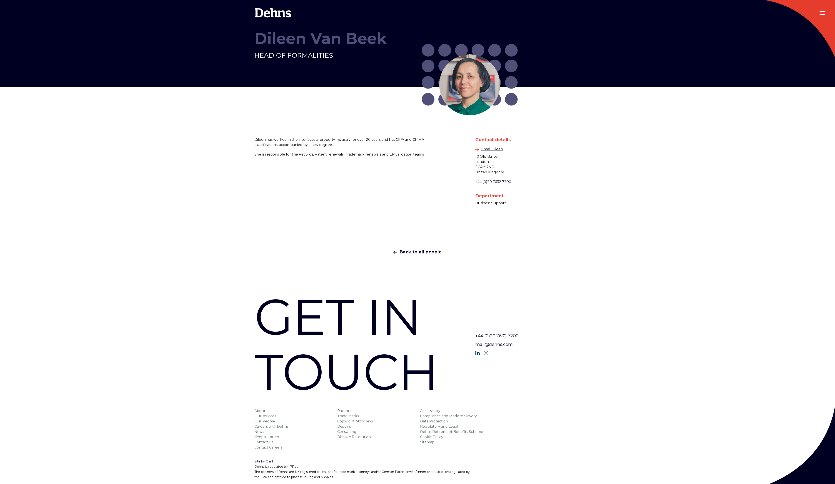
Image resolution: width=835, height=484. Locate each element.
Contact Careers (268, 447)
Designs (344, 426)
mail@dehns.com (494, 344)
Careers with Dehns (271, 426)
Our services (265, 416)
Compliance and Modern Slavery (448, 416)
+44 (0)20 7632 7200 (493, 182)
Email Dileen (492, 149)
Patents (344, 411)
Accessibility (430, 411)
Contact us (263, 442)
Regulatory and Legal (439, 426)
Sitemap (427, 442)
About (260, 411)
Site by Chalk (264, 461)
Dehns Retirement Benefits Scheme (451, 432)
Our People (264, 421)
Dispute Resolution (354, 437)
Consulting (346, 432)
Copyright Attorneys (355, 421)
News (259, 432)
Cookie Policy (431, 437)
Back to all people (420, 252)
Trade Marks (348, 416)
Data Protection (434, 421)
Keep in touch (266, 437)
